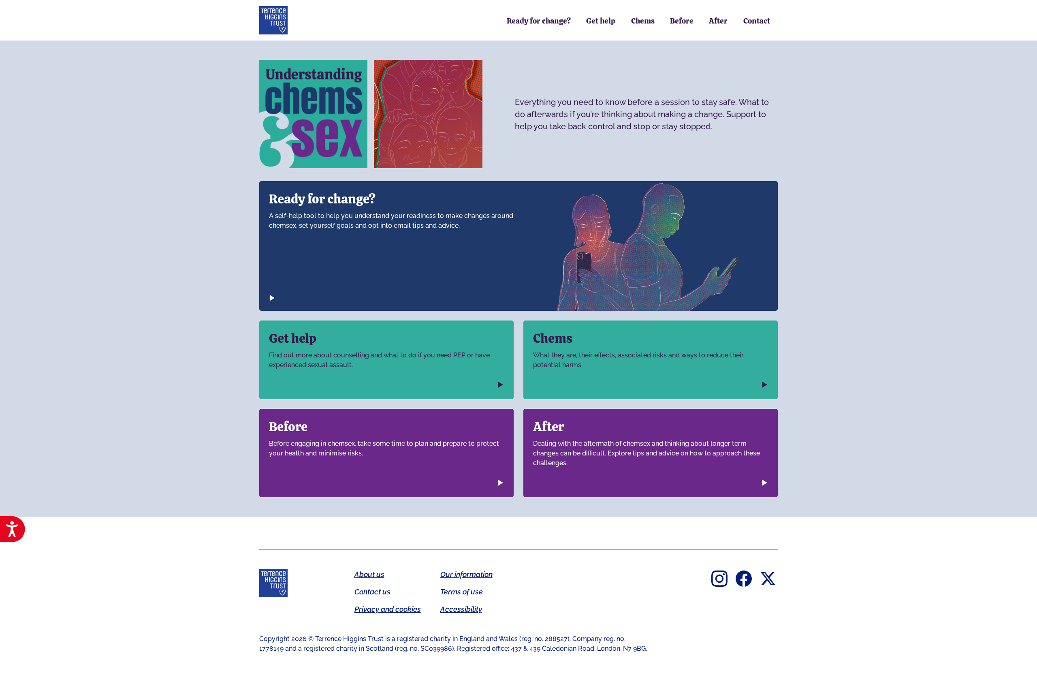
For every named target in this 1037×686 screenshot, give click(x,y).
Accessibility (461, 609)
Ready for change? (539, 21)
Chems (643, 21)
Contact (756, 21)
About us (369, 574)
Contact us (372, 592)
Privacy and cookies (387, 609)
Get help (600, 21)
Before (681, 21)
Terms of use (461, 592)
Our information (466, 574)
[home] (273, 20)
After (718, 21)
